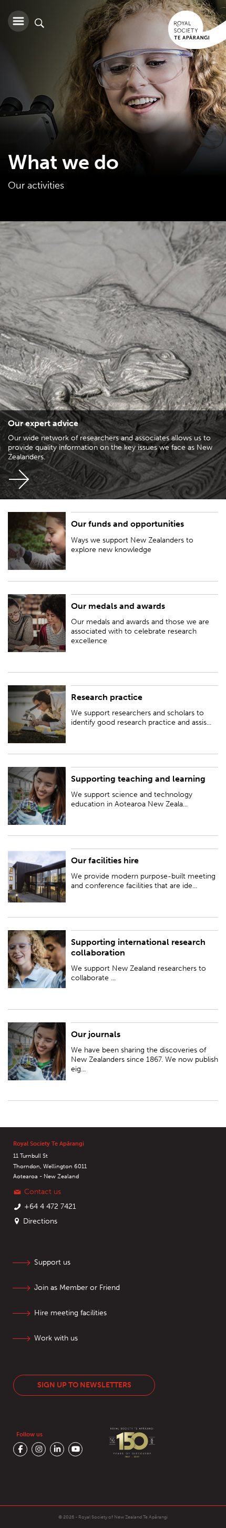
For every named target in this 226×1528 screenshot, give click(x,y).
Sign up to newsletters (84, 1385)
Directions (40, 1221)
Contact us (42, 1191)
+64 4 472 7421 (50, 1206)
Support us (52, 1262)
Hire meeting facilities (70, 1312)
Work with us (56, 1338)
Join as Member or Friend (77, 1287)
